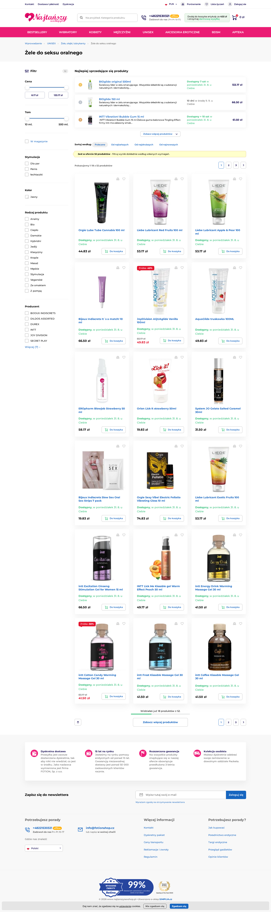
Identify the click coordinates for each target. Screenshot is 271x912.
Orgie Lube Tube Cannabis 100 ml (101, 230)
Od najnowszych (168, 144)
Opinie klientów (218, 856)
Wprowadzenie (33, 43)
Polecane (100, 144)
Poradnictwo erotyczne (222, 834)
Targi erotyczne (217, 842)
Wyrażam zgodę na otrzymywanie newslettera (160, 802)
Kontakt (29, 4)
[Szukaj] (81, 18)
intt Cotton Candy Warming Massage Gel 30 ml (97, 676)
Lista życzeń (217, 4)
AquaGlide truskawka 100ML (214, 319)
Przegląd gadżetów (220, 849)
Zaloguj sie (240, 4)
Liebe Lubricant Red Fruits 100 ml (159, 230)
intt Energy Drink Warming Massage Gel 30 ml (213, 588)
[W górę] (78, 722)
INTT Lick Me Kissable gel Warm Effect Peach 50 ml (158, 588)
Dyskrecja (68, 4)
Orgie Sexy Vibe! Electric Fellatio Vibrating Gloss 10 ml (158, 499)
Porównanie (194, 4)
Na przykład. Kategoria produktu (105, 17)
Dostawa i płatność (48, 4)
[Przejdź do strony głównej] (46, 17)
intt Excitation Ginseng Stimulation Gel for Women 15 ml (101, 588)
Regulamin (150, 856)
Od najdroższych (144, 144)
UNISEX (51, 43)
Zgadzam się (179, 906)
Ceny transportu (153, 842)
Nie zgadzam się (154, 906)
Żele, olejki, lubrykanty (73, 43)
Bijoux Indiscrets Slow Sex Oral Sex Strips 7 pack (99, 499)
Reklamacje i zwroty (156, 849)
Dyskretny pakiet (154, 834)
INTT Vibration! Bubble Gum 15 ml (121, 116)
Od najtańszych (119, 144)
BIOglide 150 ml (109, 99)
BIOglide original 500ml (115, 81)
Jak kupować (216, 827)
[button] (160, 134)
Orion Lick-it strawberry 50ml (156, 408)
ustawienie (125, 906)
